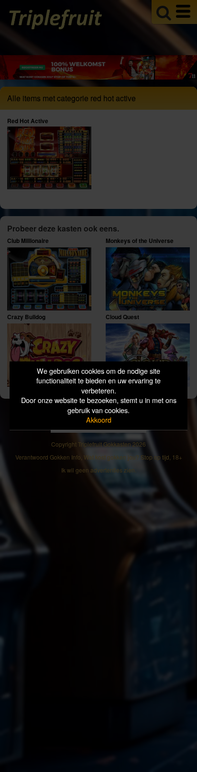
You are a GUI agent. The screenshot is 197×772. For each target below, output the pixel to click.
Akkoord (98, 420)
